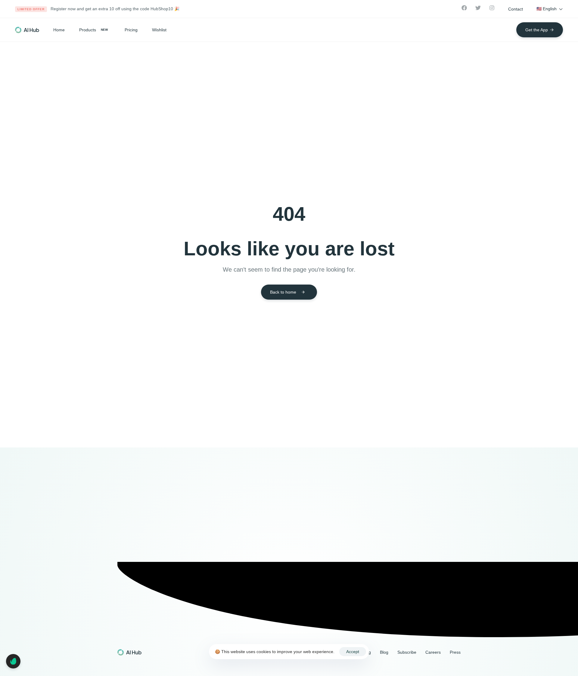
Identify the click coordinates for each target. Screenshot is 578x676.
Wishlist (159, 29)
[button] (515, 9)
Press (455, 652)
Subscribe (406, 652)
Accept (352, 651)
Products (93, 29)
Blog (384, 652)
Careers (433, 652)
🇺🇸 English (546, 8)
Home (59, 29)
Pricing (131, 29)
